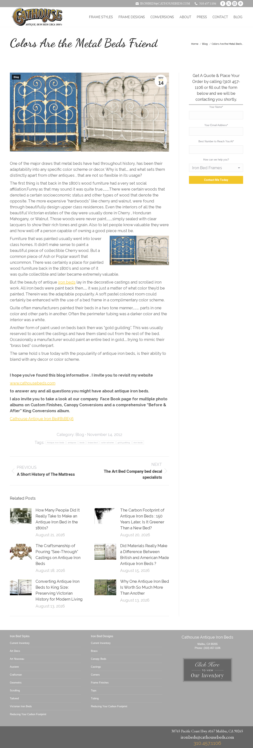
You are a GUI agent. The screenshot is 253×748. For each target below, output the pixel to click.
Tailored (14, 698)
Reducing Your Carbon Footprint (28, 714)
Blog (16, 77)
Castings (96, 666)
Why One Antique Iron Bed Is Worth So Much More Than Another (144, 587)
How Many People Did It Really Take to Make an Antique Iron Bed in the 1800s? (58, 519)
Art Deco (15, 650)
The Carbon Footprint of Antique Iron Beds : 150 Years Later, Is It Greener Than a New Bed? (142, 519)
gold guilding (124, 442)
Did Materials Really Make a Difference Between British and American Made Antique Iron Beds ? (144, 554)
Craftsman (16, 674)
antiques (72, 442)
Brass (94, 650)
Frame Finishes (100, 682)
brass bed (93, 442)
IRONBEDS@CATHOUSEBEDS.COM (165, 3)
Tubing (95, 698)
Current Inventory (20, 643)
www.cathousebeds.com (32, 383)
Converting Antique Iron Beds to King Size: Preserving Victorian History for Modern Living (59, 590)
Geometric (16, 682)
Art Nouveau (17, 658)
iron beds (67, 282)
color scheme (107, 442)
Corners (95, 674)
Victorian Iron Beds (21, 706)
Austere (14, 666)
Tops (93, 690)
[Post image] (21, 516)
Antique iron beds (55, 442)
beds (82, 442)
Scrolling (15, 690)
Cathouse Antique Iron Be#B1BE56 (42, 418)
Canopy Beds (98, 658)
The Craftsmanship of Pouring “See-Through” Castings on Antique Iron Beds (58, 554)
